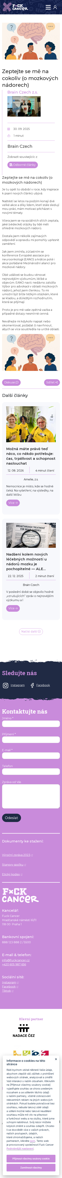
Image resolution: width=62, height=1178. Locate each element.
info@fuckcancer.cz (16, 960)
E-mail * (7, 750)
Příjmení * (9, 734)
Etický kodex (11, 874)
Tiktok (6, 990)
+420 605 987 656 (14, 964)
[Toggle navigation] (48, 7)
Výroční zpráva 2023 (16, 855)
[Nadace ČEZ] (31, 1030)
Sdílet (50, 382)
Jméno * (7, 718)
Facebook (9, 986)
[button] (56, 7)
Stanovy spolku (12, 864)
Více (11, 502)
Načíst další (29, 631)
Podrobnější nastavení (20, 1148)
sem (32, 1140)
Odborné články (24, 164)
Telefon (7, 766)
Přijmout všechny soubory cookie (31, 1158)
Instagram (9, 982)
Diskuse (10, 382)
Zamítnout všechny (31, 1167)
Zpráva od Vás (11, 782)
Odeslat (11, 818)
